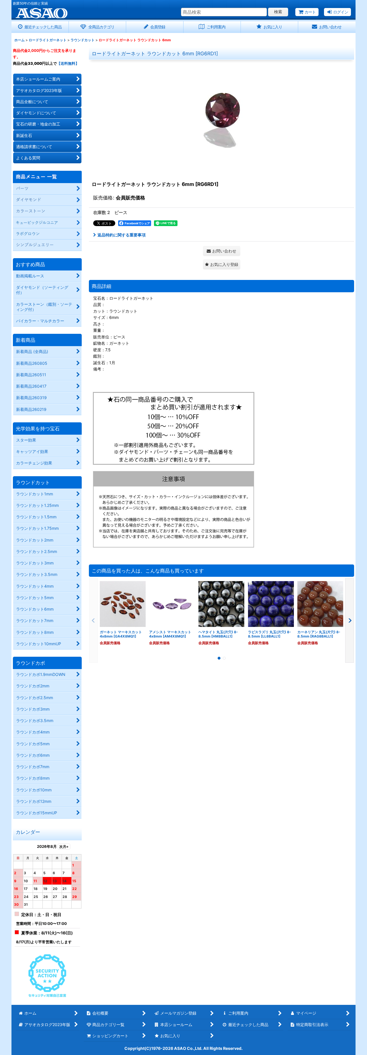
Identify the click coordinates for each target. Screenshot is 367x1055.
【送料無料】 (68, 63)
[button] (221, 264)
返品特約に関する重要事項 (121, 234)
